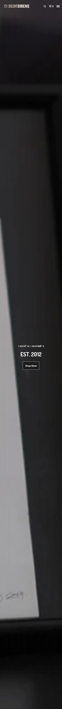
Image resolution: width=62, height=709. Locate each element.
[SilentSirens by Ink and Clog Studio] (16, 6)
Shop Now (31, 365)
